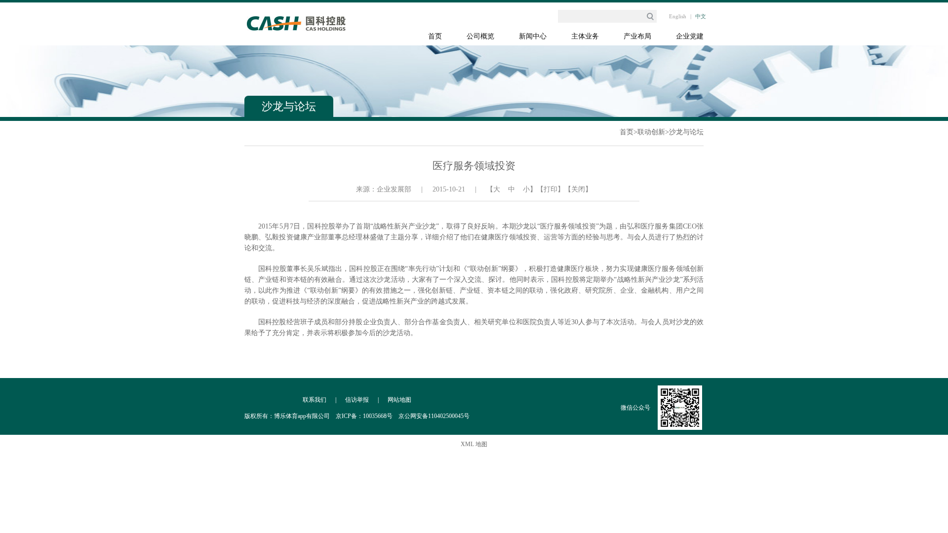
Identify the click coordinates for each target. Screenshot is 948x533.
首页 (435, 36)
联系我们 (314, 399)
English (677, 16)
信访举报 (357, 399)
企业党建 (690, 36)
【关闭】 (578, 189)
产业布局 (637, 36)
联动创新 (651, 132)
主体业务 (585, 36)
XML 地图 (474, 444)
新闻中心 (533, 36)
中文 (700, 16)
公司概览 (480, 36)
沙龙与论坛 (686, 132)
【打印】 (550, 189)
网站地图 (399, 399)
